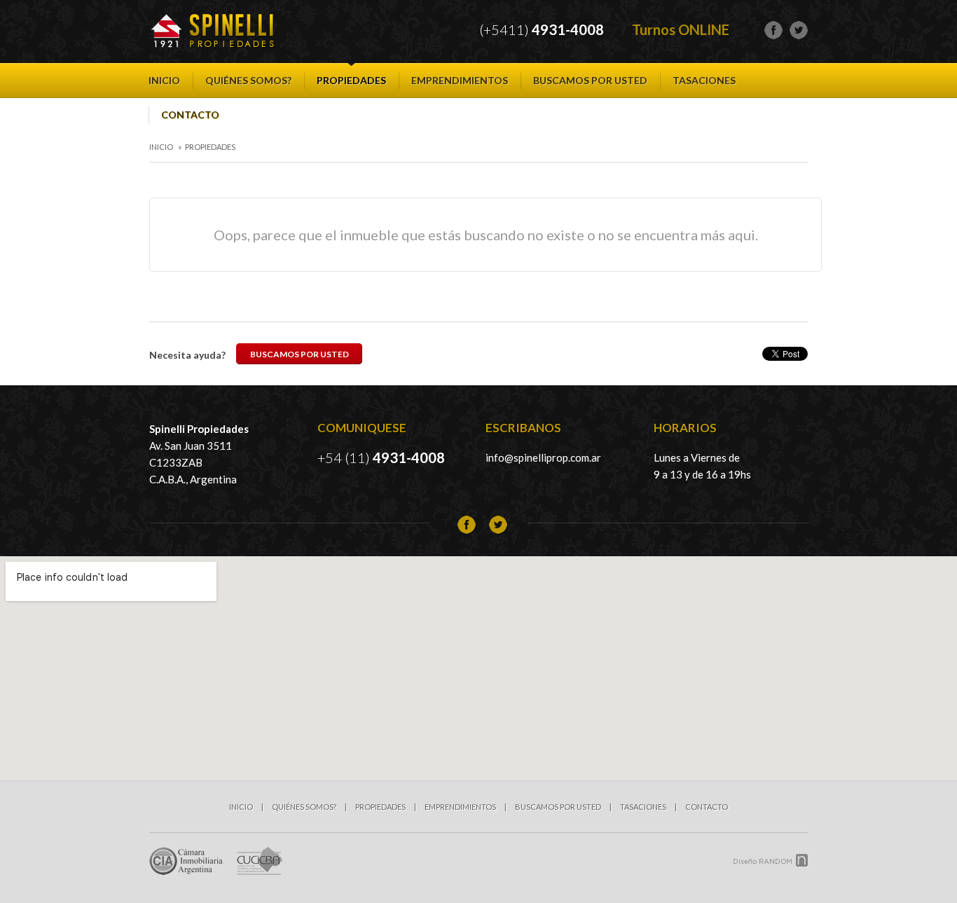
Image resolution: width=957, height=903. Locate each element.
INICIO (164, 80)
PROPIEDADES (351, 80)
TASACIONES (704, 80)
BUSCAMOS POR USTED (590, 80)
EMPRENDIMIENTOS (459, 80)
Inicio (161, 146)
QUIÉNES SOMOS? (248, 80)
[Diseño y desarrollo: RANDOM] (771, 860)
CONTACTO (190, 114)
